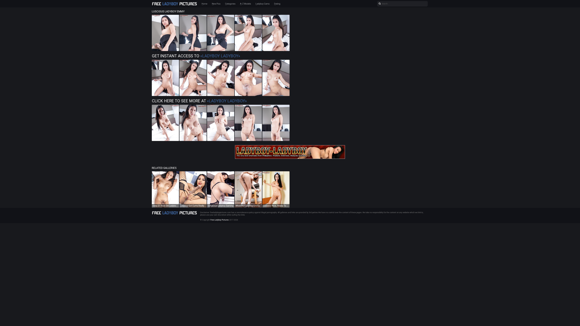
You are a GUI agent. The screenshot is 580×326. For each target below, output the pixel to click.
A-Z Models (245, 4)
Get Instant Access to (196, 56)
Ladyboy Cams (263, 4)
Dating (277, 4)
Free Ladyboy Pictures (219, 220)
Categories (230, 4)
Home (204, 4)
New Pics (216, 4)
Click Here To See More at (199, 101)
